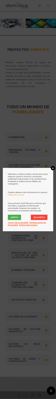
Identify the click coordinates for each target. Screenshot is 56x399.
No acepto (39, 217)
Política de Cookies (16, 194)
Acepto (14, 217)
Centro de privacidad (18, 222)
